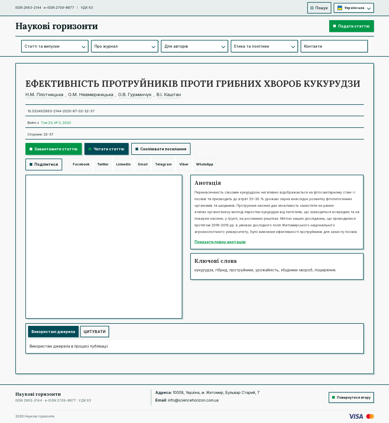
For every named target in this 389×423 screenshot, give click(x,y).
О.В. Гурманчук (134, 94)
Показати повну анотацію (220, 242)
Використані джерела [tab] (53, 331)
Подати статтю (354, 26)
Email (143, 164)
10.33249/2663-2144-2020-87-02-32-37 (61, 111)
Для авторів (176, 46)
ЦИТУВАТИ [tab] (95, 331)
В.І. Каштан (168, 94)
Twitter (103, 164)
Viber (184, 164)
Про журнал (106, 46)
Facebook (81, 164)
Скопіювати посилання (163, 149)
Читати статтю (109, 149)
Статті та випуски (42, 46)
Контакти (313, 46)
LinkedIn (123, 164)
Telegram (163, 164)
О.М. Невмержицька (90, 94)
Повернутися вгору (353, 397)
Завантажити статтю (56, 149)
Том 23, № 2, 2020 (56, 123)
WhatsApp (204, 164)
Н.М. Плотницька (44, 94)
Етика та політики (251, 46)
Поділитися (46, 164)
